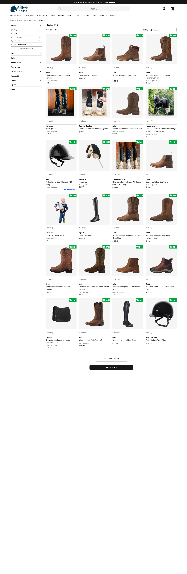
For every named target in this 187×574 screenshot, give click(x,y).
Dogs (77, 15)
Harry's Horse (151, 337)
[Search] (59, 8)
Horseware (50, 126)
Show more (111, 367)
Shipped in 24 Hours (89, 15)
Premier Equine (85, 126)
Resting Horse (29, 15)
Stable (69, 15)
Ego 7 (81, 232)
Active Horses (42, 15)
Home (12, 20)
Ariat (48, 72)
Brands (112, 15)
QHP (114, 337)
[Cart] (173, 9)
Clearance (103, 15)
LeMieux (82, 179)
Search (93, 8)
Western (61, 15)
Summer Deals (15, 15)
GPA (47, 179)
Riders (52, 15)
